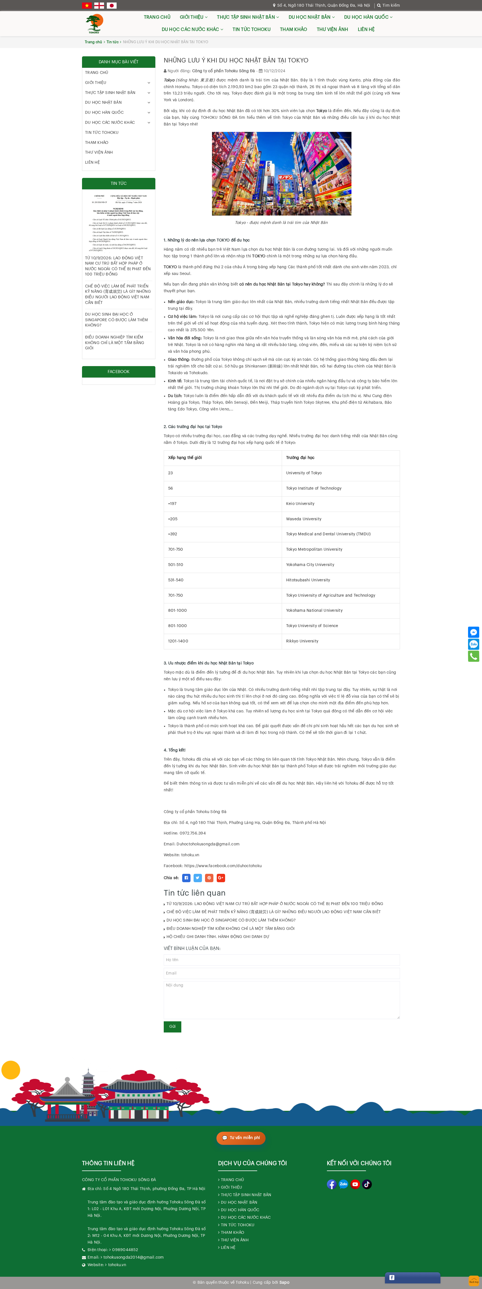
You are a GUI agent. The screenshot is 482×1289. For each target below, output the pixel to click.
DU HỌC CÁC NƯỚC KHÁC (191, 29)
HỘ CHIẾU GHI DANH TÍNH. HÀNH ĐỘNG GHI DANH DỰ (218, 937)
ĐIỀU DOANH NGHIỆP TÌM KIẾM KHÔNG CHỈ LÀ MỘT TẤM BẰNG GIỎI (231, 929)
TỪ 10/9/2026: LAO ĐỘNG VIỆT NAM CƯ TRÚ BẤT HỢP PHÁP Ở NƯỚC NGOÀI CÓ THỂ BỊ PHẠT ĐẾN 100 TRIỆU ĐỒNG (275, 904)
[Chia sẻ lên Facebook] (186, 878)
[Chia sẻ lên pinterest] (209, 878)
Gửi (172, 1027)
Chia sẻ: (171, 878)
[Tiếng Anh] (99, 5)
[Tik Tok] (367, 1184)
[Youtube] (355, 1184)
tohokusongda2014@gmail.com (133, 1257)
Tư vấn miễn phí (245, 1138)
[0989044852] (473, 656)
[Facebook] (473, 632)
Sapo (284, 1283)
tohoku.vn (117, 1265)
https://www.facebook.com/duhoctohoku (223, 866)
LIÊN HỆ (366, 29)
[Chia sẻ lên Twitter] (198, 878)
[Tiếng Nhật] (112, 5)
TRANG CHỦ (157, 17)
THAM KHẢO (293, 29)
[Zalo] (473, 644)
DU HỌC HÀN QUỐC (367, 17)
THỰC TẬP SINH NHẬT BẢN (246, 17)
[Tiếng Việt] (87, 5)
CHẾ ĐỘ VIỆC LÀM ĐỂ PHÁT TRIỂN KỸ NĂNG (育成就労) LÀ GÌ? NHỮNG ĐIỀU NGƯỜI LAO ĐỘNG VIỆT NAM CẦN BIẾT (274, 912)
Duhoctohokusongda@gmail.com (208, 844)
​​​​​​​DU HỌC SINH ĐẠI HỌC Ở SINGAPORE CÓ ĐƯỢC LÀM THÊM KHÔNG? (231, 920)
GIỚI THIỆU (192, 17)
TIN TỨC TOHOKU (252, 29)
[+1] (221, 878)
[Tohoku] (94, 24)
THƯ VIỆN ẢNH (332, 29)
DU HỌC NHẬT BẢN (310, 17)
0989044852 (125, 1250)
